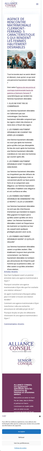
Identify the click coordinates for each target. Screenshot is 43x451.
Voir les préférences (21, 443)
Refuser (21, 437)
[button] (40, 416)
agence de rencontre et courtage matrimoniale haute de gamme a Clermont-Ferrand (21, 90)
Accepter (21, 431)
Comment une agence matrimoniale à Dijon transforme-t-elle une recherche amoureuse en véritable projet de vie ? (21, 306)
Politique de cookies (20, 448)
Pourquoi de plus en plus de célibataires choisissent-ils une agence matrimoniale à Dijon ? (20, 315)
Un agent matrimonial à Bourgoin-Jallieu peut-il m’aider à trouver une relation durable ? (20, 297)
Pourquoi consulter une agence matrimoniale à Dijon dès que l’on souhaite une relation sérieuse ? (21, 287)
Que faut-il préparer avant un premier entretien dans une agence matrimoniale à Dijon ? (21, 278)
